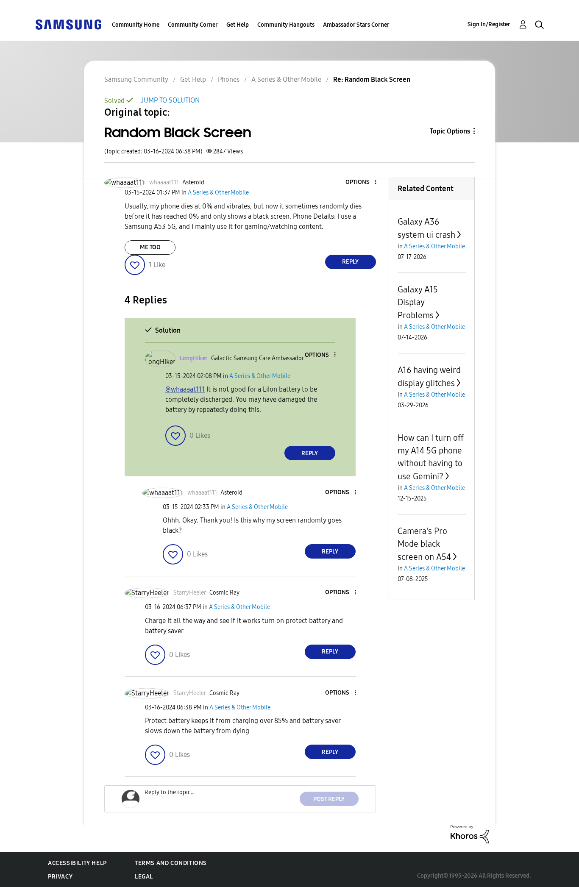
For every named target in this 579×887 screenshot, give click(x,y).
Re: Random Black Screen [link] (371, 79)
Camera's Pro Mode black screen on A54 (424, 544)
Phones (228, 79)
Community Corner (193, 24)
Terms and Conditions (171, 863)
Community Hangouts (286, 24)
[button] (361, 182)
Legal (144, 876)
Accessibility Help (77, 863)
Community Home (135, 24)
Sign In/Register (489, 24)
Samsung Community (136, 79)
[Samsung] (68, 24)
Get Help (237, 24)
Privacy (60, 876)
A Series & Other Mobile (286, 79)
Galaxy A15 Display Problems (418, 302)
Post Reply (329, 799)
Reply (350, 261)
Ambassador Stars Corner (356, 24)
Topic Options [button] (450, 131)
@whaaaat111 (185, 389)
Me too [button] (150, 247)
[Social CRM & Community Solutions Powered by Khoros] (470, 834)
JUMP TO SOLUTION (170, 100)
